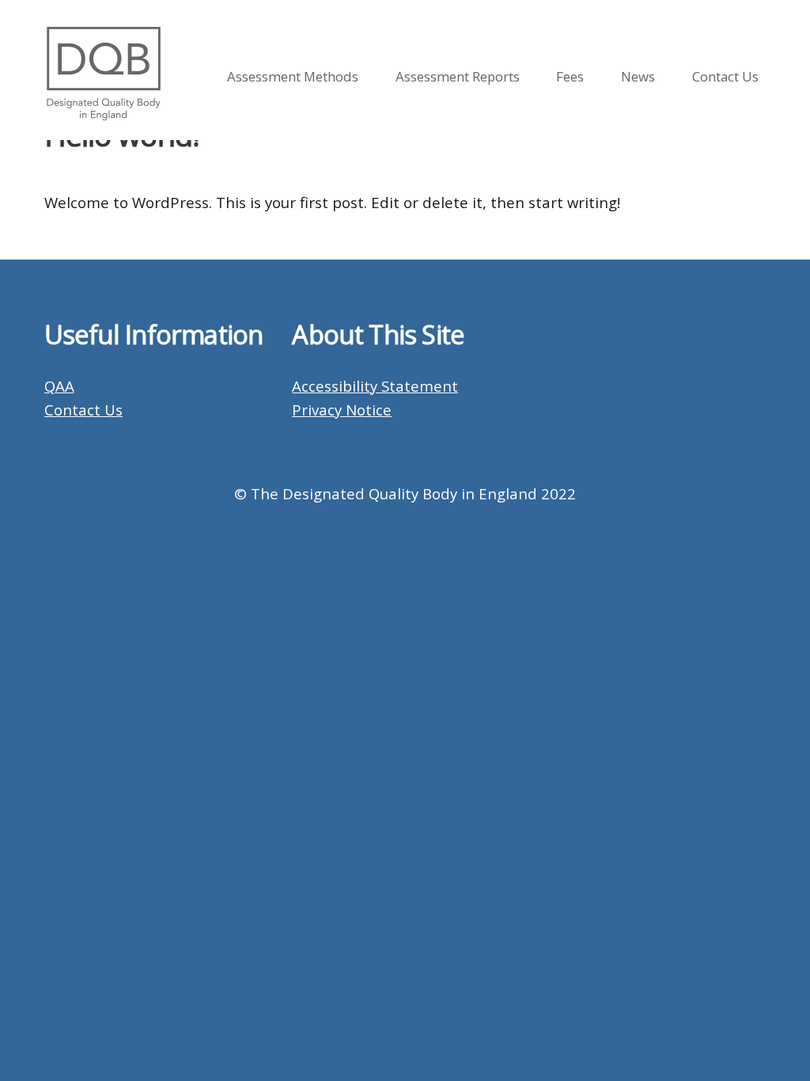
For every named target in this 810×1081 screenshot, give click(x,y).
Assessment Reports (458, 76)
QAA (59, 386)
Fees (570, 76)
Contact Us (725, 76)
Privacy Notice (342, 409)
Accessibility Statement (375, 386)
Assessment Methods (292, 76)
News (638, 76)
